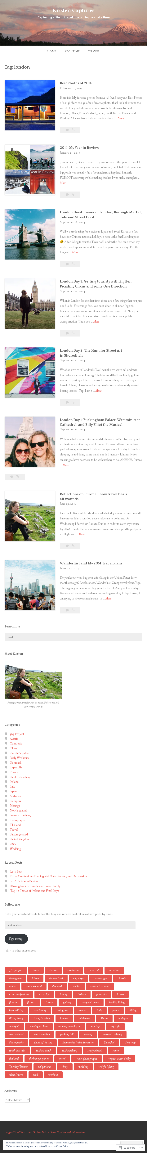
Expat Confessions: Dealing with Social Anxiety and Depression (48, 877)
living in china (42, 1018)
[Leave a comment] (67, 130)
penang (88, 1035)
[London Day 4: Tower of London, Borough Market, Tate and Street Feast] (73, 264)
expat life (44, 994)
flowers (31, 1002)
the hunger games (39, 1059)
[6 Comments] (67, 402)
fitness (120, 994)
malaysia (123, 1018)
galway (67, 1002)
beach (36, 970)
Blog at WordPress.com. (18, 1132)
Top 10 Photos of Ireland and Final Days (34, 891)
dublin (76, 986)
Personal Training (20, 815)
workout (53, 1075)
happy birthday (90, 1002)
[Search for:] (73, 637)
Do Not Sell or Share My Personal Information (59, 1132)
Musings (15, 806)
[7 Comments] (67, 264)
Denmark (15, 763)
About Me (72, 51)
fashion (82, 994)
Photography (18, 820)
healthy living (117, 1002)
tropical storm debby (119, 1059)
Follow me (12, 904)
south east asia (17, 1051)
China (13, 748)
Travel (94, 51)
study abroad (94, 1051)
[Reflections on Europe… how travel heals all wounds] (73, 546)
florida (13, 1002)
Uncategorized (19, 835)
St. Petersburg (69, 1051)
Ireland (14, 782)
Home (51, 51)
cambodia (73, 970)
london (64, 1018)
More (121, 118)
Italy (12, 787)
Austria (14, 739)
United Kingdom (19, 839)
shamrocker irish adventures (78, 1043)
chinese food (56, 978)
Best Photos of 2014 (76, 83)
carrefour (114, 970)
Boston (53, 970)
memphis (15, 801)
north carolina (42, 1035)
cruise (12, 986)
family (63, 994)
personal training (112, 1035)
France (14, 772)
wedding (83, 1067)
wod (35, 1075)
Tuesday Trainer (18, 1067)
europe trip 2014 (100, 986)
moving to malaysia (69, 1026)
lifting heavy (16, 1018)
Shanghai (109, 1043)
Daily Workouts (19, 758)
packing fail (67, 1035)
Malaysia (15, 796)
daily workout (34, 986)
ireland (82, 1010)
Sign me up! (16, 939)
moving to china (39, 1026)
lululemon (84, 1018)
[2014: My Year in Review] (73, 195)
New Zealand (18, 811)
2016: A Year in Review (24, 881)
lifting (132, 1010)
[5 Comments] (67, 333)
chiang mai (15, 978)
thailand (14, 1059)
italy (99, 1010)
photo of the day (43, 1043)
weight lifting (106, 1067)
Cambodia (16, 744)
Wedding (15, 849)
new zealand (16, 1035)
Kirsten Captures (73, 10)
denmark (57, 986)
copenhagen (100, 978)
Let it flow (16, 872)
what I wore (16, 1075)
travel (62, 1059)
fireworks (101, 994)
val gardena (44, 1067)
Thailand (15, 825)
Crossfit (122, 978)
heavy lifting (16, 1010)
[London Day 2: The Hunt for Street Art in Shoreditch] (73, 402)
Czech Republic (19, 753)
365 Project (17, 734)
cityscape (78, 978)
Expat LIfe (16, 768)
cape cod (94, 970)
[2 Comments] (67, 195)
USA (13, 844)
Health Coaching (20, 777)
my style (115, 1026)
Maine (104, 1018)
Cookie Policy (62, 1146)
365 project (15, 970)
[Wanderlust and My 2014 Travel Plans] (73, 610)
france (49, 1002)
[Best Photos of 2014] (73, 130)
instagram (62, 1010)
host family (40, 1010)
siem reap (130, 1043)
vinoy (65, 1067)
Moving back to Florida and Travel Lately (35, 886)
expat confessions (19, 994)
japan (115, 1010)
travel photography (86, 1059)
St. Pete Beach (43, 1051)
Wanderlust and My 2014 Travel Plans (91, 563)
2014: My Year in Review (79, 148)
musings (95, 1026)
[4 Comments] (67, 546)
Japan (13, 791)
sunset (116, 1051)
